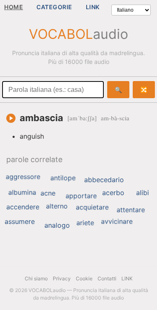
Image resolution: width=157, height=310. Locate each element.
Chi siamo (36, 278)
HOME (13, 6)
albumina (22, 192)
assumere (20, 221)
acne (48, 193)
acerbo (113, 192)
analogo (57, 225)
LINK (93, 6)
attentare (130, 210)
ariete (85, 223)
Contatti (107, 278)
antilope (62, 178)
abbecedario (104, 179)
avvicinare (116, 221)
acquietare (92, 207)
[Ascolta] (10, 118)
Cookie (84, 278)
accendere (22, 207)
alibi (142, 192)
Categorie (54, 6)
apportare (81, 196)
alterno (57, 206)
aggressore (23, 176)
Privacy (62, 278)
